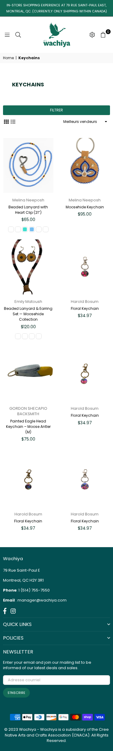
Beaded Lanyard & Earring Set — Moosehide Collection (28, 314)
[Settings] (92, 34)
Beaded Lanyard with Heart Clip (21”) (28, 209)
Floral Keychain (85, 308)
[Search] (18, 34)
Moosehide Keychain (85, 207)
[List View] (13, 121)
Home (8, 58)
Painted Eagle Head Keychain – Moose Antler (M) (28, 427)
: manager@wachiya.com (41, 600)
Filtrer (56, 110)
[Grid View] (6, 121)
